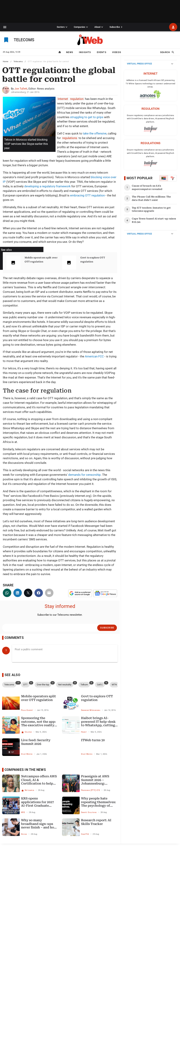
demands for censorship (84, 474)
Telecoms (18, 61)
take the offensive (95, 133)
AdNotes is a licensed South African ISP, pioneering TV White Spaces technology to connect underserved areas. (150, 83)
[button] (5, 27)
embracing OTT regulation (87, 195)
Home (5, 61)
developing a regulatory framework (47, 186)
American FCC (94, 356)
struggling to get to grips (86, 117)
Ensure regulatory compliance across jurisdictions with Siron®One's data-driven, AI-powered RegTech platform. (150, 118)
